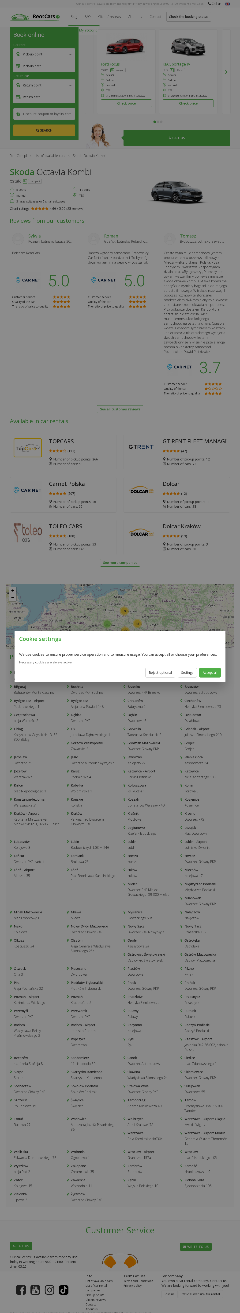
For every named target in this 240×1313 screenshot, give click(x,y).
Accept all (210, 672)
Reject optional (160, 672)
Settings (187, 672)
